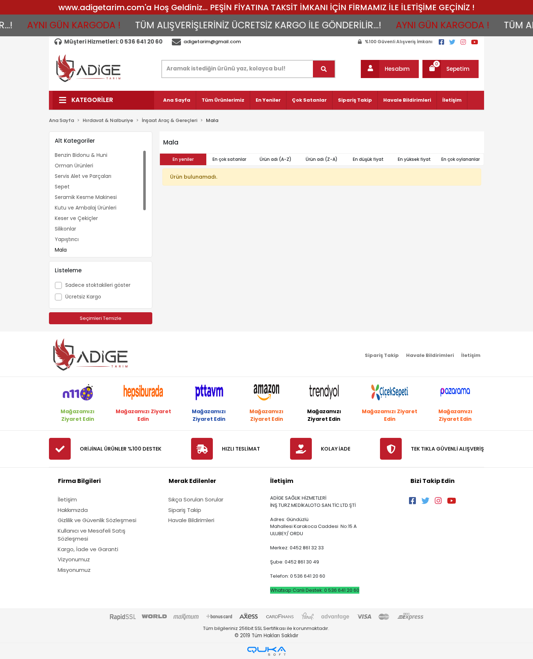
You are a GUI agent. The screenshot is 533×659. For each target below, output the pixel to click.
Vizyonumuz (74, 559)
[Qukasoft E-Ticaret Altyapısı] (266, 651)
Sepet (62, 186)
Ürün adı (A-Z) (276, 159)
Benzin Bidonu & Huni (81, 155)
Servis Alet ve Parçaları (83, 176)
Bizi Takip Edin (432, 481)
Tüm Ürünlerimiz (223, 100)
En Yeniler (268, 100)
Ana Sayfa (176, 100)
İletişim (452, 100)
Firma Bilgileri (79, 481)
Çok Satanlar (309, 100)
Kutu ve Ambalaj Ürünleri (85, 207)
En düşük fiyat (368, 159)
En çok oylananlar (460, 159)
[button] (390, 69)
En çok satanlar (229, 159)
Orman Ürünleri (74, 165)
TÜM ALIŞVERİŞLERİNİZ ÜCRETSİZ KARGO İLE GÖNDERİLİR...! (248, 25)
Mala (61, 249)
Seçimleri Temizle (100, 318)
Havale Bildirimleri (407, 100)
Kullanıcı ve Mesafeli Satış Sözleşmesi (91, 535)
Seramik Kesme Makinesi (86, 197)
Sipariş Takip (355, 100)
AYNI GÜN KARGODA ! (63, 25)
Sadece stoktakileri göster (98, 285)
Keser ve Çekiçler (76, 218)
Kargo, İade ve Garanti (88, 549)
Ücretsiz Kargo (83, 296)
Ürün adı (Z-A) (322, 159)
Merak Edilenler (192, 481)
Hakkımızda (73, 510)
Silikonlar (65, 228)
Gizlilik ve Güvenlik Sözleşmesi (97, 520)
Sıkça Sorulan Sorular (195, 499)
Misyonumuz (74, 570)
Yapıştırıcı (67, 239)
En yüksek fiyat (414, 159)
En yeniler (183, 159)
